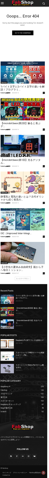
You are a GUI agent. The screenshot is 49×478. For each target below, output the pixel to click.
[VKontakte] (34, 456)
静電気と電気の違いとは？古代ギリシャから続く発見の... (22, 198)
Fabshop (4, 82)
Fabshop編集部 (5, 93)
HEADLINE (4, 192)
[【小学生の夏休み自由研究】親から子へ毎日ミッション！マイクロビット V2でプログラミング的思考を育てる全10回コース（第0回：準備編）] (23, 253)
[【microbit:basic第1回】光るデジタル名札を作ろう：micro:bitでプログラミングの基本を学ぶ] (23, 146)
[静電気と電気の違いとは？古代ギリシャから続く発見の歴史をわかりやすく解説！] (23, 183)
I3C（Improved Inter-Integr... (16, 233)
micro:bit (4, 119)
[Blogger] (11, 456)
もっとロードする (22, 278)
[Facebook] (17, 456)
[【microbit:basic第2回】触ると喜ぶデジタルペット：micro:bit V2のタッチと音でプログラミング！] (23, 109)
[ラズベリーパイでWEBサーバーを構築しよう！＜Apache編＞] (7, 356)
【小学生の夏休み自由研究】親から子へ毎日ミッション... (22, 268)
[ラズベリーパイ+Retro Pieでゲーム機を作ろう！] (7, 368)
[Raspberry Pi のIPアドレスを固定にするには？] (7, 343)
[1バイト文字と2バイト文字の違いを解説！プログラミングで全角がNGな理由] (23, 72)
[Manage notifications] (43, 473)
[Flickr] (22, 456)
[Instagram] (28, 456)
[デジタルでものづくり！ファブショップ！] (22, 2)
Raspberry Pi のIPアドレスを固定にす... (30, 340)
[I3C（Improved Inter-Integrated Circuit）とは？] (23, 219)
